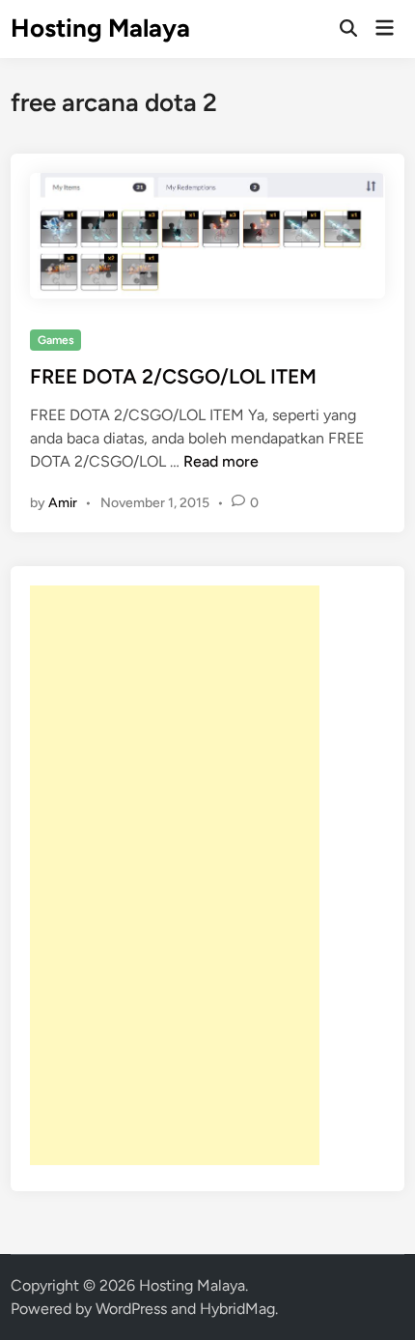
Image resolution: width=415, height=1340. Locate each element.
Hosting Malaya (100, 28)
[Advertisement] (174, 875)
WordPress (131, 1308)
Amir (62, 503)
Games (56, 340)
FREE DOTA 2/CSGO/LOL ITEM (173, 376)
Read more (221, 461)
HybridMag (237, 1308)
